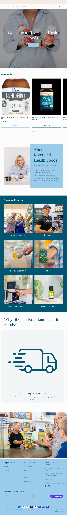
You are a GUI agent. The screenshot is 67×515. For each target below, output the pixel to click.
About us (6, 470)
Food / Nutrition (17, 271)
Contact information (58, 511)
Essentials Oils (47, 306)
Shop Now (33, 45)
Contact (6, 474)
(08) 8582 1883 (49, 479)
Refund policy (34, 509)
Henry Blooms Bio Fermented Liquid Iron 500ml (14, 118)
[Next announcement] (64, 2)
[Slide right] (37, 132)
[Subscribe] (31, 496)
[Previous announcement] (3, 2)
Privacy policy (42, 509)
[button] (3, 6)
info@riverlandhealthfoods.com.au (55, 483)
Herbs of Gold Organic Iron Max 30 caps (45, 117)
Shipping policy (59, 509)
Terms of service (50, 509)
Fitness (47, 235)
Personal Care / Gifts (17, 306)
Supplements (17, 235)
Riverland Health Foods (14, 509)
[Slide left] (30, 132)
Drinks (47, 271)
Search (6, 466)
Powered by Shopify (24, 509)
